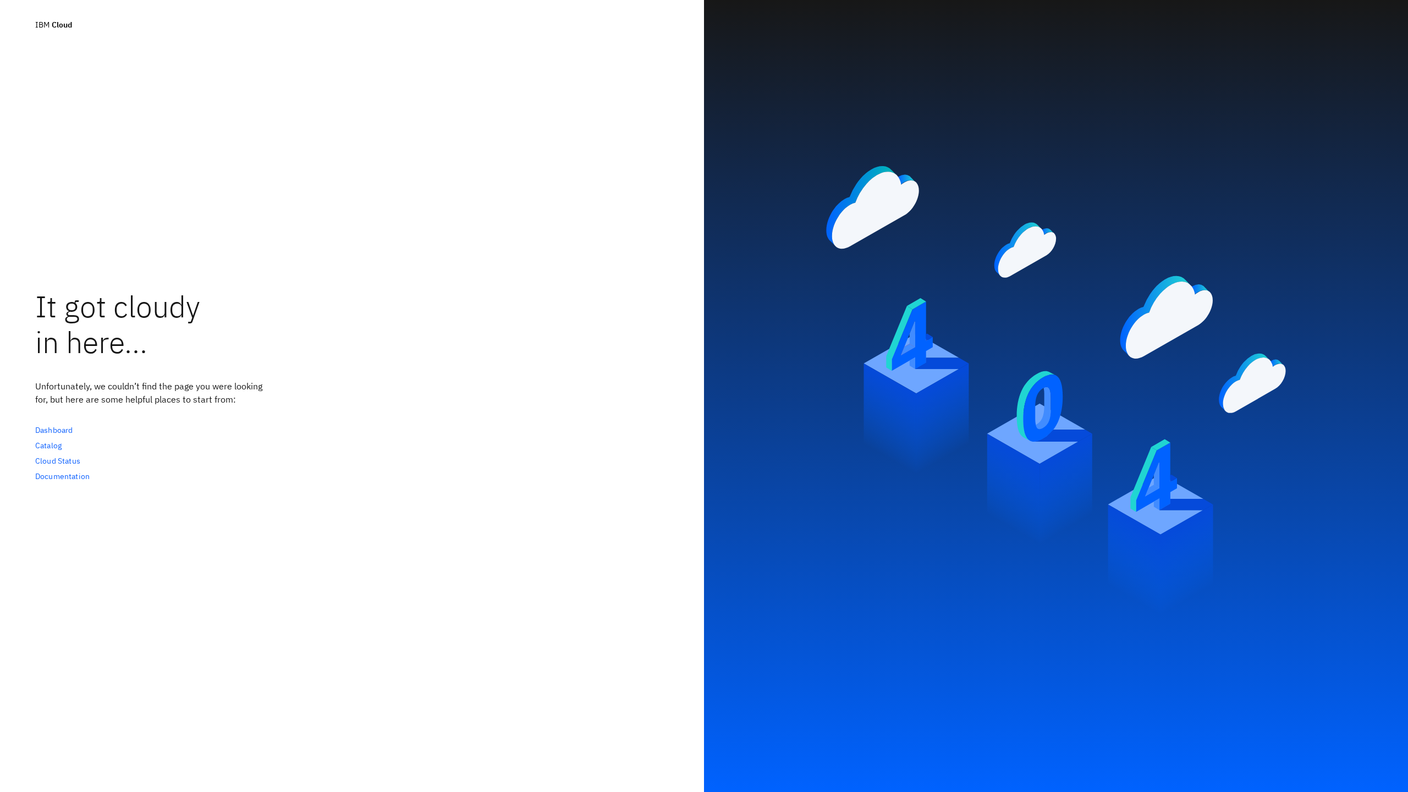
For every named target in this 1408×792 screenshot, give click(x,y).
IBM (53, 25)
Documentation (62, 476)
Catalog (48, 445)
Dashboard (54, 430)
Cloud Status (57, 461)
